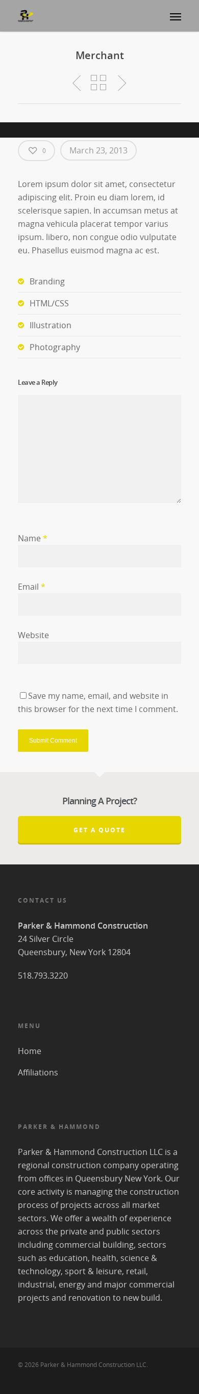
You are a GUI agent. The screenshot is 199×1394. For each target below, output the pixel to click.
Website (33, 635)
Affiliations (38, 1072)
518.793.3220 (43, 975)
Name (32, 538)
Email (31, 586)
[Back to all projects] (98, 83)
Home (29, 1051)
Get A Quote (99, 830)
